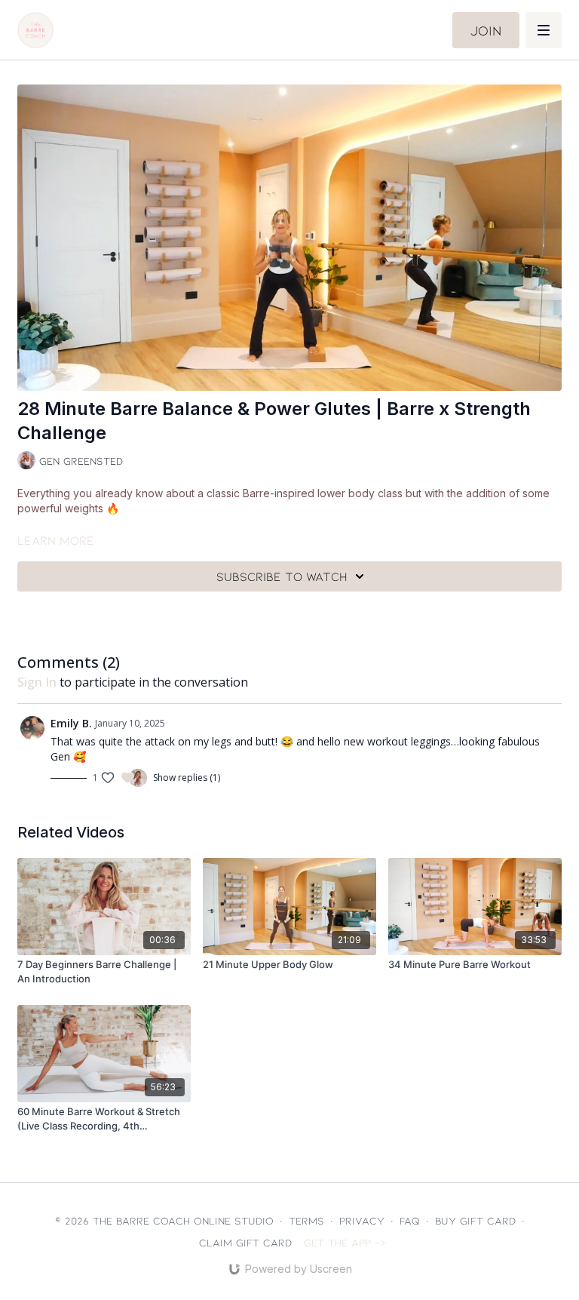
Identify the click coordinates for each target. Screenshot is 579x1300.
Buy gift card (475, 1220)
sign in (37, 682)
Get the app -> (345, 1242)
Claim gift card (245, 1242)
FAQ (410, 1220)
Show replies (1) (186, 778)
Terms (306, 1220)
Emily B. (71, 723)
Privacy (361, 1220)
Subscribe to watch (282, 576)
